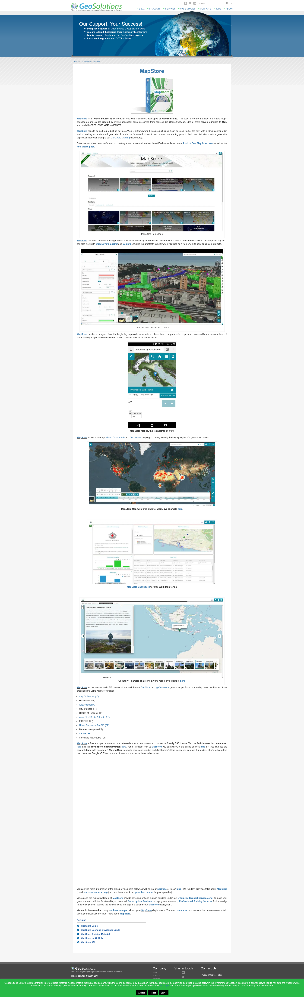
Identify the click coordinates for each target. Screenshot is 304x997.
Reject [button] (153, 992)
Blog (142, 8)
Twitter (190, 3)
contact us (181, 910)
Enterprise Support (96, 28)
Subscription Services (140, 901)
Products (155, 8)
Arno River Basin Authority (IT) (94, 717)
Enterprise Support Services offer (195, 897)
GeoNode (145, 687)
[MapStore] (152, 95)
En (232, 3)
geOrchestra (162, 687)
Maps (108, 437)
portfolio (162, 888)
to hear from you (119, 910)
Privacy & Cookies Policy (211, 974)
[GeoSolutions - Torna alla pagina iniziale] (96, 10)
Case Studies (188, 8)
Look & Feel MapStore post (198, 143)
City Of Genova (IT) (89, 696)
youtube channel (144, 892)
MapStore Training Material (95, 934)
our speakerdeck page (96, 892)
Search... (227, 3)
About (229, 8)
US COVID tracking (120, 137)
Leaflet (114, 243)
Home (76, 61)
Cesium (127, 243)
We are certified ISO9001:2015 (84, 975)
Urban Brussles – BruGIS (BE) (94, 725)
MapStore (96, 61)
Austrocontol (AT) (88, 704)
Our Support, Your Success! (110, 23)
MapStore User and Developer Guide (100, 929)
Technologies (86, 61)
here (180, 508)
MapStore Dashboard (138, 586)
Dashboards (119, 437)
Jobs (218, 8)
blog (179, 888)
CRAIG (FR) (85, 733)
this (203, 746)
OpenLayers (102, 243)
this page (164, 985)
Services (170, 8)
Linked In (194, 3)
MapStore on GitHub (92, 938)
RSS (185, 3)
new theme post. (86, 146)
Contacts (205, 8)
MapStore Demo (89, 925)
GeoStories (135, 437)
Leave (164, 992)
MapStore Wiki (88, 942)
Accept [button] (141, 992)
